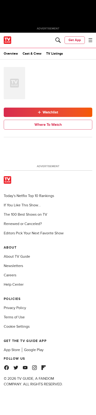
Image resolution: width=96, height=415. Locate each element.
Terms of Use (14, 317)
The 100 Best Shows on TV (25, 214)
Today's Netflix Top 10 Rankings (29, 195)
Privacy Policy (15, 308)
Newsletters (13, 266)
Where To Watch (48, 124)
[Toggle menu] (90, 40)
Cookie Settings (17, 326)
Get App (75, 40)
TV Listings (54, 54)
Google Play (34, 350)
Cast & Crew (32, 54)
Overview (11, 54)
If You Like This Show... (22, 205)
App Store (12, 350)
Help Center (14, 284)
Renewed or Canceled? (23, 224)
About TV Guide (17, 256)
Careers (10, 275)
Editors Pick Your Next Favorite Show (34, 233)
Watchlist (50, 112)
